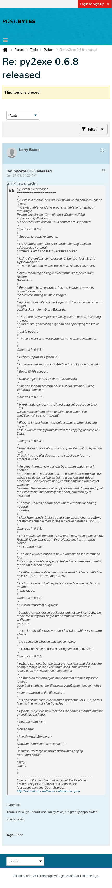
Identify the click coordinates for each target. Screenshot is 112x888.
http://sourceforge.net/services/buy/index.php (48, 791)
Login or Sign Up (92, 4)
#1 (103, 170)
